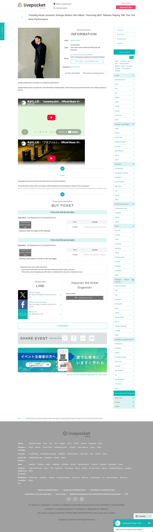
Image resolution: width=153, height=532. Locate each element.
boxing (117, 253)
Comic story (119, 137)
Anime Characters (121, 204)
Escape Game (119, 317)
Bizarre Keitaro (75, 40)
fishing (117, 313)
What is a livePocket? (63, 4)
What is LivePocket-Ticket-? (48, 490)
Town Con (118, 361)
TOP (19, 418)
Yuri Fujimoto (126, 68)
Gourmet (129, 66)
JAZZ (116, 102)
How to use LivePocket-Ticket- (74, 490)
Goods (117, 195)
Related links (121, 39)
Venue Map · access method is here (87, 61)
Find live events (61, 8)
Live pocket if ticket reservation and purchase (31, 5)
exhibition (118, 177)
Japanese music (120, 80)
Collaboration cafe (121, 208)
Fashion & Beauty (120, 326)
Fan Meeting (119, 168)
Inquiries (120, 43)
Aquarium (118, 299)
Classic (117, 111)
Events (117, 402)
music (117, 75)
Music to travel (75, 67)
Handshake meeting (121, 173)
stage (116, 128)
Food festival (119, 370)
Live (116, 191)
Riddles (117, 66)
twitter (65, 338)
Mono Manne (119, 151)
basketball (118, 270)
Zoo (116, 295)
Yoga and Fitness (120, 286)
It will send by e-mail (91, 338)
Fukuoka (88, 55)
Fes (116, 93)
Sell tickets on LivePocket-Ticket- (102, 490)
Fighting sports (119, 257)
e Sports (117, 262)
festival (117, 353)
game (117, 308)
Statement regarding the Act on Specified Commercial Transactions (95, 494)
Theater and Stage (122, 124)
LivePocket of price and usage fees (38, 494)
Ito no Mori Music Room (78, 55)
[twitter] (70, 499)
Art (116, 375)
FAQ (126, 494)
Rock (116, 84)
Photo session (124, 63)
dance (117, 155)
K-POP (117, 106)
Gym (116, 290)
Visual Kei (118, 115)
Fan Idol (118, 164)
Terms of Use (61, 494)
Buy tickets (120, 34)
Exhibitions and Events (123, 339)
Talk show (118, 186)
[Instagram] (83, 499)
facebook (73, 338)
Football (117, 235)
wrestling (118, 248)
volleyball (118, 244)
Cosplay (117, 68)
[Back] (22, 17)
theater (117, 133)
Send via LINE (82, 338)
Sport (117, 226)
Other (116, 120)
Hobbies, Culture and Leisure (22, 471)
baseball (117, 230)
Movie (123, 66)
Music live (118, 398)
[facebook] (76, 499)
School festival (119, 379)
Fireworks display (120, 357)
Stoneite (117, 71)
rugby (117, 239)
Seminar (117, 366)
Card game (118, 304)
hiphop (117, 97)
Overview (120, 30)
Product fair (118, 344)
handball (118, 266)
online (117, 61)
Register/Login (126, 7)
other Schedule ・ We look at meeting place (85, 73)
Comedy (123, 61)
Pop (116, 88)
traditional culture (120, 142)
